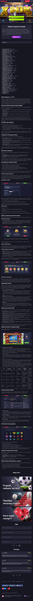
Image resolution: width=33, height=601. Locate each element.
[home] (3, 1)
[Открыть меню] (32, 1)
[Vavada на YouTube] (9, 588)
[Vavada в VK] (5, 588)
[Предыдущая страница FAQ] (14, 545)
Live (6, 581)
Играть (9, 49)
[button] (32, 11)
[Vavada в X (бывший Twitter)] (7, 588)
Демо (16, 50)
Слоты (3, 581)
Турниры (13, 581)
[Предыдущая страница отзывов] (14, 575)
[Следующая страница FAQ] (19, 545)
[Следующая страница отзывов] (19, 575)
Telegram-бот (4, 33)
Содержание (18, 581)
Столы (9, 581)
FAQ (22, 581)
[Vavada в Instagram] (3, 588)
